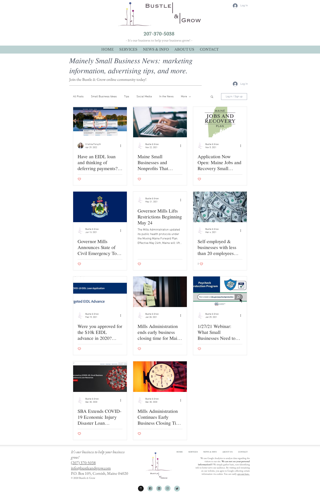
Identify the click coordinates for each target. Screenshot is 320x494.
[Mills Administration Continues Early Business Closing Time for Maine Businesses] (160, 376)
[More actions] (122, 145)
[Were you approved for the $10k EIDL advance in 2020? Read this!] (100, 291)
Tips (126, 96)
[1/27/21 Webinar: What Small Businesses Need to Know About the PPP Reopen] (220, 291)
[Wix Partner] (140, 488)
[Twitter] (177, 488)
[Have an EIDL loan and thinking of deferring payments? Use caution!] (100, 122)
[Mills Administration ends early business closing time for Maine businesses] (160, 291)
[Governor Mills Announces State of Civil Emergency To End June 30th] (100, 207)
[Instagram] (168, 488)
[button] (212, 97)
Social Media (144, 96)
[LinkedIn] (159, 488)
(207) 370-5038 (83, 462)
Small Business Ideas (104, 96)
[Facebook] (150, 488)
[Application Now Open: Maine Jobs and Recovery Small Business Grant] (220, 122)
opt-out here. (243, 473)
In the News (166, 96)
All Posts (78, 96)
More (184, 96)
